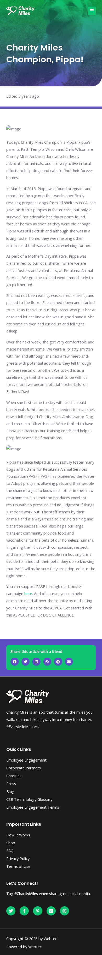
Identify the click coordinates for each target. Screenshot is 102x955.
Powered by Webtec (24, 946)
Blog (10, 791)
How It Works (18, 834)
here (28, 593)
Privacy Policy (18, 858)
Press (11, 783)
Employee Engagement (26, 760)
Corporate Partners (23, 767)
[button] (92, 11)
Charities (13, 775)
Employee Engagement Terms (32, 807)
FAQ (10, 850)
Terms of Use (18, 866)
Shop (10, 842)
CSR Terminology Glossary (29, 799)
